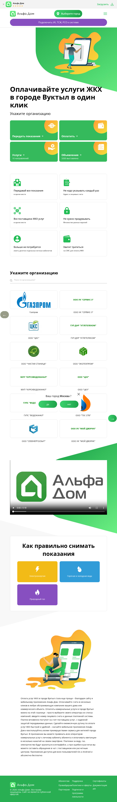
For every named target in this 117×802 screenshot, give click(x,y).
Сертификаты (99, 781)
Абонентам (63, 781)
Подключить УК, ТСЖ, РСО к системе (58, 22)
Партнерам (64, 789)
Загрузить (103, 4)
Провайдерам (65, 785)
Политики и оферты (82, 785)
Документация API (100, 787)
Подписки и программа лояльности (77, 793)
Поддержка (77, 781)
